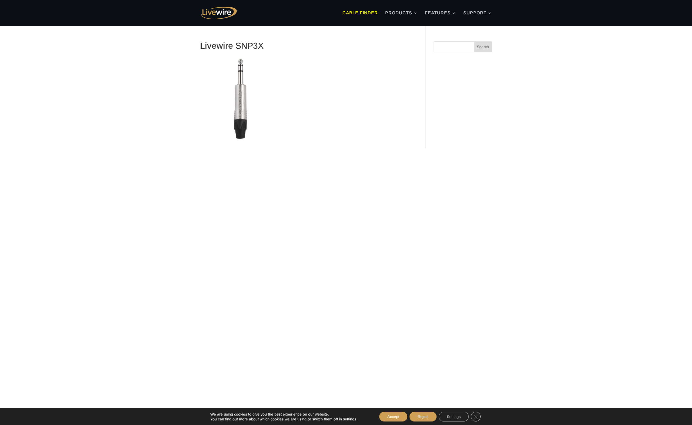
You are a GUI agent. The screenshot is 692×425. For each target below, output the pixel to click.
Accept (393, 416)
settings (349, 419)
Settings (454, 416)
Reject (423, 416)
